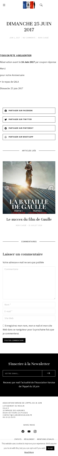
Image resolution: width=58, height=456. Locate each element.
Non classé (43, 38)
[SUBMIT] (48, 373)
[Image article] (29, 187)
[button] (4, 5)
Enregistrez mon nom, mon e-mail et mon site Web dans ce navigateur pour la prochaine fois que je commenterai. (28, 329)
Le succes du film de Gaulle (29, 219)
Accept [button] (50, 448)
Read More (29, 452)
